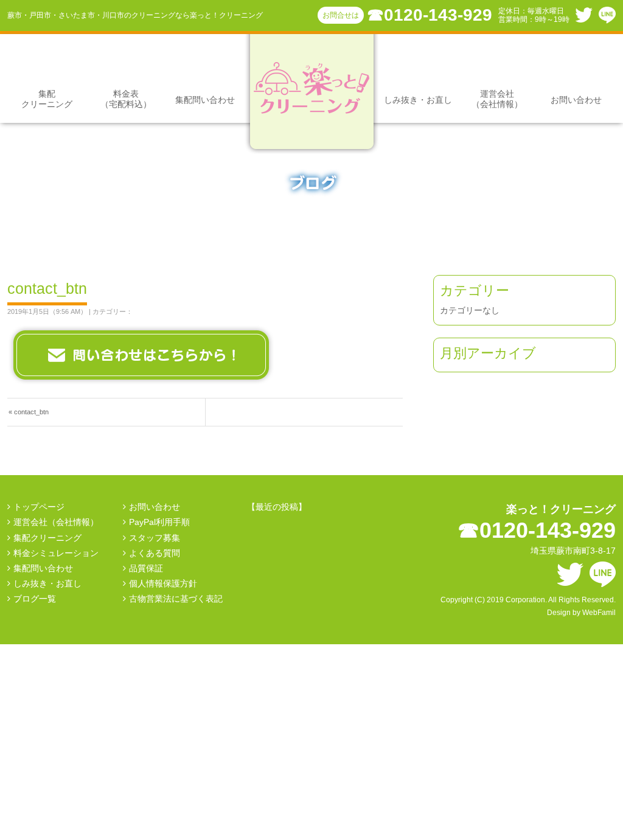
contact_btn (31, 411)
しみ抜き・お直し (418, 100)
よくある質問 (154, 553)
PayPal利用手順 (159, 522)
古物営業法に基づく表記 (176, 598)
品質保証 (146, 568)
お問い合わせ (576, 100)
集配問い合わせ (205, 100)
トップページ (38, 507)
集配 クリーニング (46, 99)
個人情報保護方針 (163, 583)
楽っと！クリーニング (561, 509)
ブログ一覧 (34, 598)
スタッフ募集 (154, 538)
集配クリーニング (47, 538)
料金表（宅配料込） (125, 99)
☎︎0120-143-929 (429, 14)
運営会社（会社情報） (497, 99)
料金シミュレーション (56, 553)
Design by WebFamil (581, 612)
